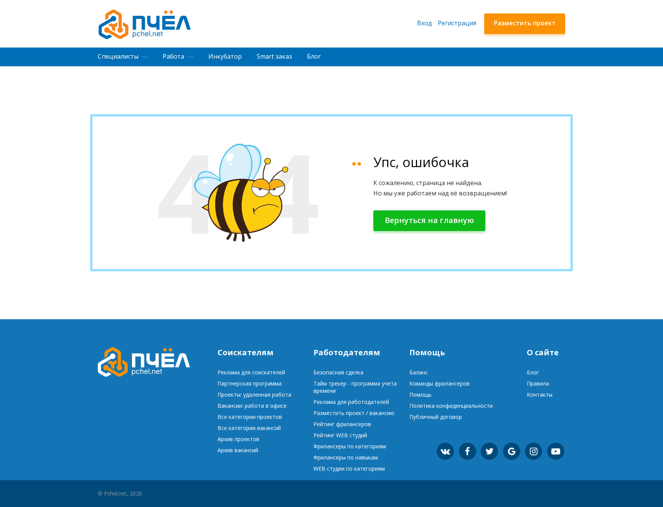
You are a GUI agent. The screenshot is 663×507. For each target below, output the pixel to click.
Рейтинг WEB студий (340, 435)
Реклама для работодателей (351, 401)
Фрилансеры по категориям (349, 446)
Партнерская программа (250, 383)
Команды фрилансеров (439, 383)
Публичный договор (435, 416)
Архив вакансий (238, 450)
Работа (173, 56)
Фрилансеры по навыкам (345, 457)
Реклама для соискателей (251, 372)
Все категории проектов (250, 416)
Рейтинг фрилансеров (342, 424)
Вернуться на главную (429, 220)
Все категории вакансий (249, 428)
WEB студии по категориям (349, 468)
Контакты (539, 394)
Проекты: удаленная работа (254, 394)
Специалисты (118, 56)
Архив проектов (238, 439)
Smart (274, 56)
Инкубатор (225, 56)
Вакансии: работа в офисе (252, 405)
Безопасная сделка (338, 372)
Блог (314, 56)
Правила (538, 383)
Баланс (418, 372)
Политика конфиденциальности (451, 405)
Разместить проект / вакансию (353, 413)
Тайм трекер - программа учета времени (355, 387)
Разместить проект (525, 23)
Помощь (420, 394)
